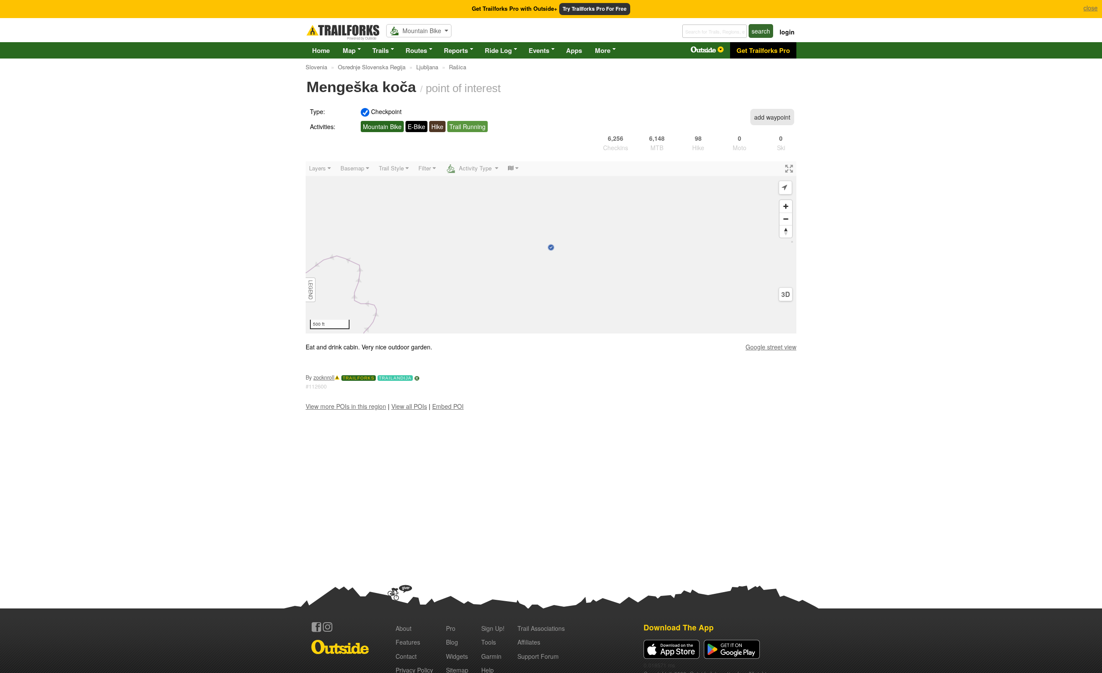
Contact (406, 656)
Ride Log (498, 50)
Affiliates (528, 642)
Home (321, 50)
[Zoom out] (786, 219)
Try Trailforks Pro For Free (595, 8)
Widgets (457, 656)
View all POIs (409, 406)
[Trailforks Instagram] (327, 627)
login (787, 32)
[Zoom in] (786, 206)
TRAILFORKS (359, 378)
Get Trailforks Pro (763, 50)
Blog (452, 642)
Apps (574, 50)
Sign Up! (493, 628)
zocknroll (323, 377)
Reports (456, 50)
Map (349, 50)
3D (785, 294)
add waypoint (772, 117)
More (602, 50)
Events (539, 50)
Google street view (771, 347)
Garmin (491, 656)
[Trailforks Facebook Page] (316, 627)
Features (408, 642)
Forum (538, 656)
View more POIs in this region (346, 406)
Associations (541, 628)
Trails (380, 50)
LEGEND (310, 289)
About (404, 628)
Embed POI (448, 406)
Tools (488, 642)
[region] (551, 247)
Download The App (679, 627)
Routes (416, 50)
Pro (450, 628)
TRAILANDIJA (395, 378)
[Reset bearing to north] (786, 231)
